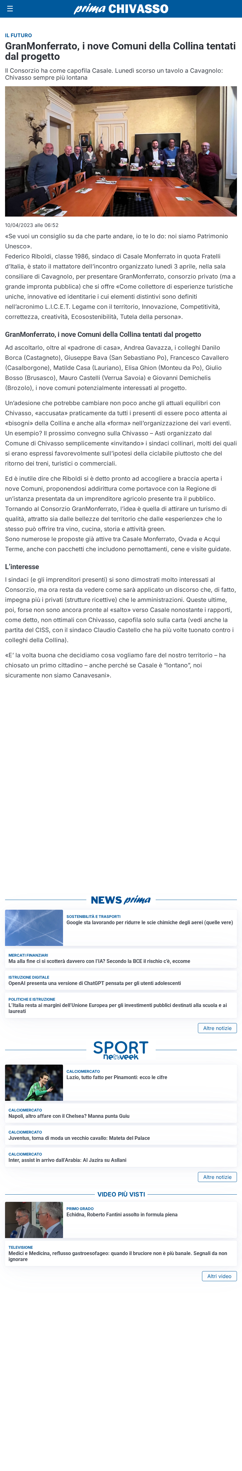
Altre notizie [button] (217, 1028)
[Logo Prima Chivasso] (121, 8)
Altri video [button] (219, 1276)
